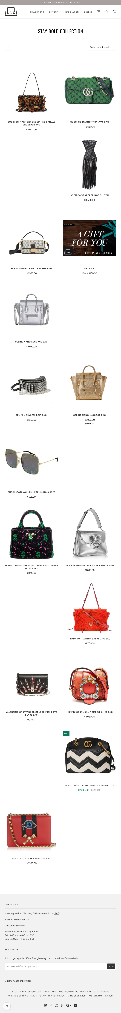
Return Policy (38, 996)
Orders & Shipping (18, 996)
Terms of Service (76, 996)
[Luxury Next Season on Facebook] (51, 1006)
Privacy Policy (56, 996)
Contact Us (71, 992)
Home (47, 992)
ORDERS (88, 12)
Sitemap (98, 996)
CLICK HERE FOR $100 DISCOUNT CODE (60, 2)
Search (109, 996)
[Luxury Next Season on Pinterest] (62, 1006)
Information (72, 12)
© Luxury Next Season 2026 (27, 992)
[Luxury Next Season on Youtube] (75, 1006)
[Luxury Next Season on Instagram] (56, 1006)
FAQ (56, 913)
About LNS (57, 992)
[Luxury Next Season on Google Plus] (68, 1006)
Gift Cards (103, 992)
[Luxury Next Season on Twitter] (45, 1006)
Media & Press (87, 992)
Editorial (54, 12)
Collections (37, 12)
